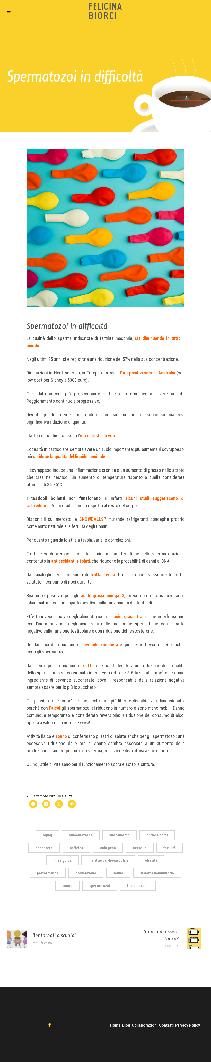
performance (47, 873)
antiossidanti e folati (70, 561)
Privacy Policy (187, 1025)
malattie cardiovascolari (108, 860)
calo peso (108, 847)
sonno (61, 736)
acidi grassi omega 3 (102, 595)
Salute (67, 796)
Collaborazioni (144, 1025)
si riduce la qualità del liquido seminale (69, 456)
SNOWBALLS (91, 519)
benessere (44, 847)
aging (47, 835)
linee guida (63, 860)
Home (115, 1025)
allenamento (119, 835)
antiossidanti (157, 835)
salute (118, 873)
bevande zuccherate (102, 644)
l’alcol (54, 708)
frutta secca (102, 574)
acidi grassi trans (130, 616)
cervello (139, 847)
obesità (151, 860)
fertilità (169, 847)
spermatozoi (99, 885)
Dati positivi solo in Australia (147, 373)
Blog (126, 1025)
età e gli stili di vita (97, 435)
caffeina (76, 847)
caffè (88, 665)
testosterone (137, 885)
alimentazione (80, 835)
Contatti (166, 1025)
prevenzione (85, 873)
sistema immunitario (157, 873)
